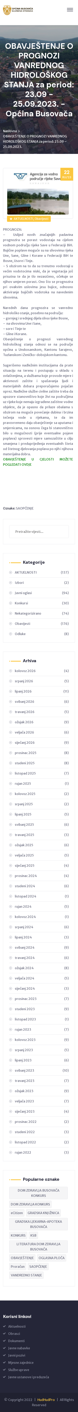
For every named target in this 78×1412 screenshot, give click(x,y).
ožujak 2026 (42, 722)
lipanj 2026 (42, 691)
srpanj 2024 (42, 927)
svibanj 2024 (42, 947)
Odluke (42, 634)
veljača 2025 (42, 855)
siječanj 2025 (42, 866)
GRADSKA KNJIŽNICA (43, 1213)
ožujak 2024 (42, 968)
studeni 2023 (42, 1009)
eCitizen (17, 1213)
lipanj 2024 (42, 937)
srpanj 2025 (42, 804)
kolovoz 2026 (42, 671)
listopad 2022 (42, 1142)
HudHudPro (46, 1400)
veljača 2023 (42, 1101)
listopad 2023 (42, 1019)
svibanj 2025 (42, 825)
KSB (33, 1235)
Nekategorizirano (42, 613)
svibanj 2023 (42, 1070)
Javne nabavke (19, 1348)
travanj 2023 (42, 1081)
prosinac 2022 (42, 1122)
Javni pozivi (16, 1355)
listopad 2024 (42, 896)
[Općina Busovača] (18, 10)
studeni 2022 (42, 1132)
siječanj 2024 (42, 988)
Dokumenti (16, 1341)
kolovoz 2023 (42, 1040)
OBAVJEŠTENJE (22, 1258)
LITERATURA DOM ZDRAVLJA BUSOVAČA (38, 1246)
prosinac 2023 (42, 999)
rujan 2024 (42, 906)
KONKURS (18, 1235)
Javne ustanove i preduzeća (28, 1377)
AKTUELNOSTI (42, 572)
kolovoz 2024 (42, 917)
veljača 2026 (42, 732)
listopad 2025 (42, 773)
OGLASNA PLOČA (52, 1258)
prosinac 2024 (42, 876)
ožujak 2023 (42, 1091)
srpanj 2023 (42, 1050)
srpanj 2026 (42, 681)
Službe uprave (18, 1370)
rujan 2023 (42, 1029)
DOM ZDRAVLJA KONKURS (30, 1204)
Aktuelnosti (17, 1326)
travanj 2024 (42, 958)
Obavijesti (42, 624)
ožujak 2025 (42, 845)
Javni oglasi (42, 593)
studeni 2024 (42, 886)
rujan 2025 (42, 784)
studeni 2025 (42, 763)
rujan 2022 (42, 1152)
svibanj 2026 (42, 702)
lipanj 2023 (42, 1060)
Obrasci (14, 1334)
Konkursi (42, 603)
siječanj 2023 (42, 1111)
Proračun (18, 1267)
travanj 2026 (42, 712)
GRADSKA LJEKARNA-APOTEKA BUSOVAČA (38, 1224)
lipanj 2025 (42, 814)
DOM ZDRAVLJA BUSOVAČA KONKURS (38, 1193)
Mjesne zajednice (21, 1363)
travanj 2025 (42, 835)
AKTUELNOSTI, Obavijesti (31, 219)
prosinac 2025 (42, 753)
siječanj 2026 (42, 743)
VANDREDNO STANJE (26, 1275)
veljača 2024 (42, 978)
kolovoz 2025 (42, 794)
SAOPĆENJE (25, 508)
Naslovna (10, 131)
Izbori (42, 583)
